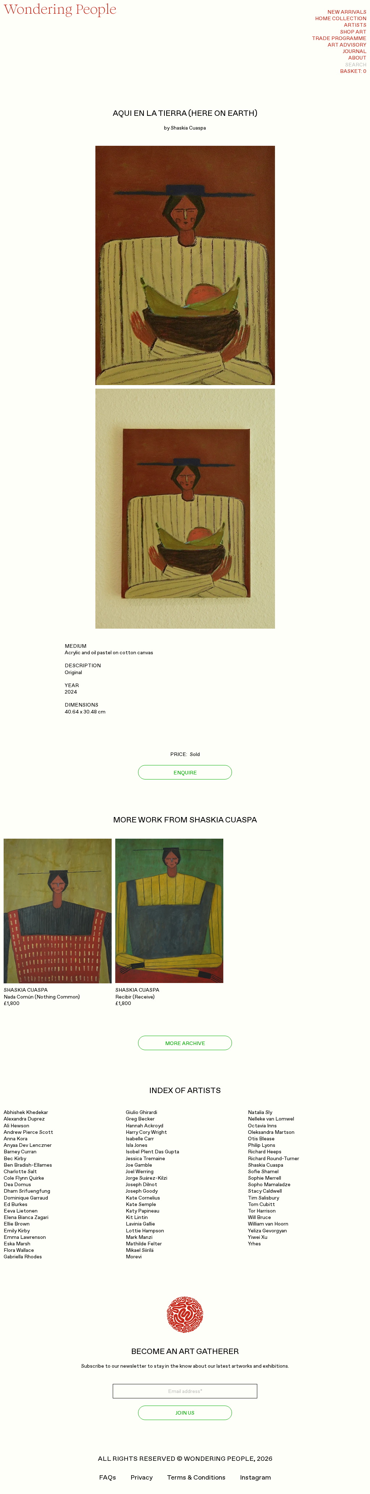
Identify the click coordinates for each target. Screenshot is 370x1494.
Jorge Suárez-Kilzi (146, 1178)
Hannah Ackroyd (144, 1126)
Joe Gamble (139, 1165)
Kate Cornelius (143, 1198)
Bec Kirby (15, 1159)
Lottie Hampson (145, 1231)
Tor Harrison (262, 1211)
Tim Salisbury (263, 1198)
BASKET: (353, 71)
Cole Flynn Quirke (24, 1178)
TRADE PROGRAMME (339, 38)
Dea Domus (17, 1184)
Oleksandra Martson (271, 1132)
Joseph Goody (142, 1191)
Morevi (134, 1257)
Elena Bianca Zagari (26, 1217)
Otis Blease (261, 1139)
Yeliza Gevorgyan (267, 1231)
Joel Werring (140, 1171)
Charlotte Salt (20, 1171)
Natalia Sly (260, 1112)
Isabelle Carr (140, 1139)
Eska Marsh (17, 1244)
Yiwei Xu (257, 1237)
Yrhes (254, 1244)
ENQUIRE (185, 773)
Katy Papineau (142, 1211)
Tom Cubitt (261, 1204)
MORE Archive (185, 1043)
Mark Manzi (139, 1237)
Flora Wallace (19, 1250)
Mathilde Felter (144, 1244)
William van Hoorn (268, 1224)
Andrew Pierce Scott (28, 1132)
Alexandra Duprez (24, 1119)
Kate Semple (141, 1204)
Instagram (255, 1478)
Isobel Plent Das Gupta (152, 1152)
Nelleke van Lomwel (271, 1119)
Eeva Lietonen (21, 1211)
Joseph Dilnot (141, 1184)
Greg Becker (140, 1119)
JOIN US (185, 1413)
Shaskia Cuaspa (188, 128)
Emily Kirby (17, 1231)
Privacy (141, 1478)
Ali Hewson (16, 1126)
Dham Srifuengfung (27, 1191)
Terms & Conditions (196, 1478)
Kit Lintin (137, 1217)
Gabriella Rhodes (23, 1257)
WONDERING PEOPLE (219, 1459)
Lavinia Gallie (140, 1224)
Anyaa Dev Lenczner (28, 1145)
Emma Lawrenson (25, 1237)
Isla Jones (136, 1145)
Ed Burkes (15, 1204)
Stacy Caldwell (265, 1191)
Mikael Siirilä (140, 1250)
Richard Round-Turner (273, 1159)
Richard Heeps (264, 1152)
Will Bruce (259, 1217)
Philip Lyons (261, 1145)
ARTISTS (355, 25)
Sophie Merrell (264, 1178)
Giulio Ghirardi (141, 1112)
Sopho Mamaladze (269, 1184)
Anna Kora (15, 1139)
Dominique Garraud (26, 1198)
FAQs (107, 1478)
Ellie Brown (17, 1224)
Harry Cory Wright (146, 1132)
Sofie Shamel (263, 1171)
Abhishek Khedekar (26, 1112)
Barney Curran (20, 1152)
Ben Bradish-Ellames (28, 1165)
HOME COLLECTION (340, 19)
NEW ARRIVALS (346, 12)
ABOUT (357, 58)
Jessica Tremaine (145, 1159)
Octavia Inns (262, 1126)
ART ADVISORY (347, 45)
